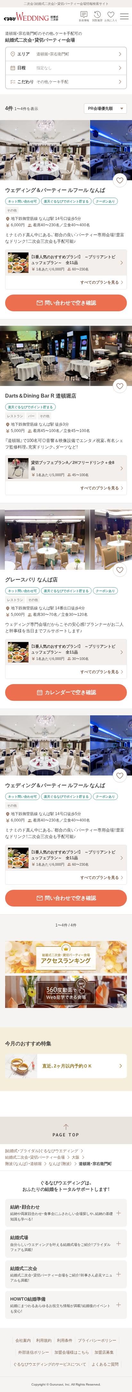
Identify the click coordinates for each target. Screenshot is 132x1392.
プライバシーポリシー (97, 1340)
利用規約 (44, 1340)
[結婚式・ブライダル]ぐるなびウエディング (41, 1151)
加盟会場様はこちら (71, 1352)
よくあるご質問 (105, 1364)
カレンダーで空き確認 (70, 692)
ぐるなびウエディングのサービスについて (49, 1364)
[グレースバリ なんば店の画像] (66, 540)
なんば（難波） (60, 1164)
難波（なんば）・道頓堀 (23, 1164)
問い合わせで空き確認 (70, 303)
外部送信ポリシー (33, 1352)
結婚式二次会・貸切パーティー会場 (35, 1157)
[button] (66, 1213)
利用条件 (64, 1340)
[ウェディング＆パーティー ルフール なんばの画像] (66, 150)
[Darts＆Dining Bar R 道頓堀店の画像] (66, 356)
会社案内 (23, 1340)
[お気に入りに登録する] (120, 180)
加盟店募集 (104, 1352)
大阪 (75, 1157)
